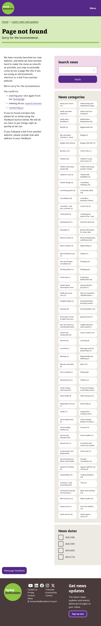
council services (33, 103)
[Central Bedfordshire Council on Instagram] (47, 586)
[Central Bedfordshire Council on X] (53, 586)
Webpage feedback (14, 570)
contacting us (16, 107)
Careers (49, 595)
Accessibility (51, 592)
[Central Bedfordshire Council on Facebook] (42, 586)
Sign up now (78, 614)
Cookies (31, 595)
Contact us (32, 589)
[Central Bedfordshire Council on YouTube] (30, 586)
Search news (68, 62)
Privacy (31, 592)
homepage (19, 99)
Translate (49, 589)
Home (5, 21)
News (30, 598)
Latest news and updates (25, 21)
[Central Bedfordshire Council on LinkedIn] (36, 586)
